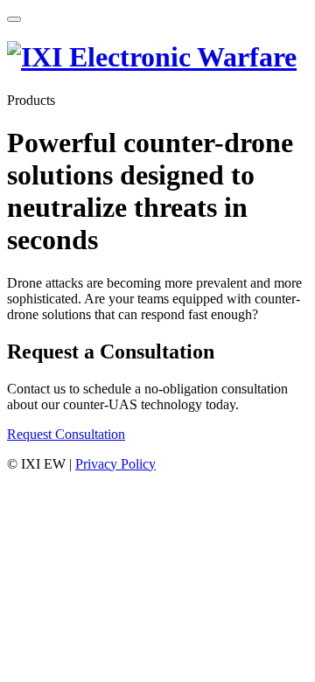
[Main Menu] (14, 19)
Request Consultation (66, 434)
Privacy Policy (115, 463)
